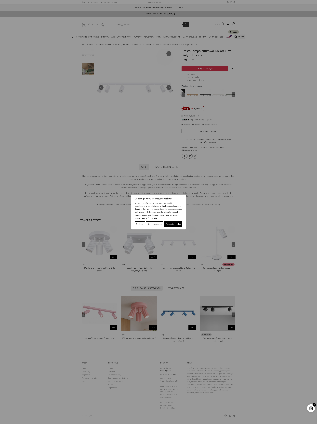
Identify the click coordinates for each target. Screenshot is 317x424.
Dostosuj (139, 224)
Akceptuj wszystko (173, 224)
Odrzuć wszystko (154, 224)
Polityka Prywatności (149, 218)
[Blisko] (183, 197)
